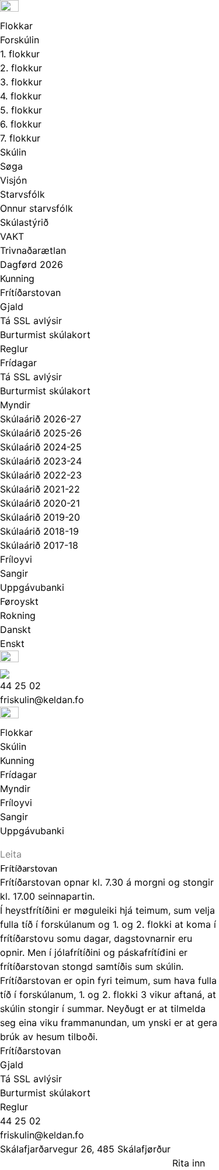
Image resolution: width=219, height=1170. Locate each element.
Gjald (11, 306)
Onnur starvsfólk (36, 208)
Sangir (14, 573)
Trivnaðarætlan (33, 250)
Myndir (15, 405)
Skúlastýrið (24, 222)
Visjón (13, 180)
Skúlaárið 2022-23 (41, 475)
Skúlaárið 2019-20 (40, 517)
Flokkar (16, 26)
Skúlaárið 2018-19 (39, 531)
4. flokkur (20, 96)
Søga (11, 166)
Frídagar (18, 363)
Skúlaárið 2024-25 (41, 447)
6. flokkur (20, 124)
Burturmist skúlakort (45, 334)
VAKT (12, 236)
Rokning (18, 615)
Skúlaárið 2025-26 (41, 433)
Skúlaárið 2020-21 (40, 503)
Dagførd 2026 (31, 264)
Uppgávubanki (32, 587)
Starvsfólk (22, 194)
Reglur (14, 349)
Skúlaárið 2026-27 (40, 419)
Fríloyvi (16, 559)
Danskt (15, 629)
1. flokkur (20, 54)
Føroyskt (19, 601)
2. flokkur (21, 68)
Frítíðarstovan (30, 292)
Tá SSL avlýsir (31, 320)
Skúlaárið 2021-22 (40, 489)
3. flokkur (21, 82)
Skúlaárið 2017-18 (39, 545)
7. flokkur (20, 138)
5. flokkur (21, 110)
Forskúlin (19, 40)
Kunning (17, 278)
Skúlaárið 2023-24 (41, 461)
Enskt (12, 643)
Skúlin (13, 152)
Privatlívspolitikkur (50, 1163)
